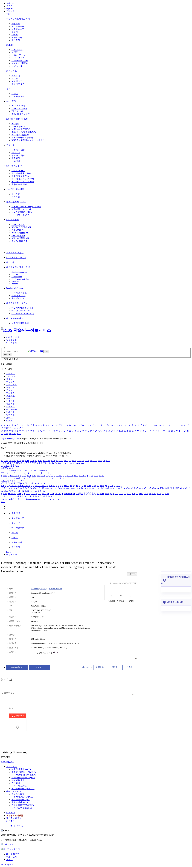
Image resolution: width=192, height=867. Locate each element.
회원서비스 (11, 71)
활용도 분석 (9, 693)
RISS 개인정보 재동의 (16, 257)
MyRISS (10, 9)
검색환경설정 (17, 96)
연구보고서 (16, 37)
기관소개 (10, 821)
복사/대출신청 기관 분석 (22, 182)
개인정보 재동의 (13, 818)
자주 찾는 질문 (18, 150)
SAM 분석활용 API (20, 238)
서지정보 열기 (136, 658)
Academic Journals (19, 272)
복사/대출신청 (17, 667)
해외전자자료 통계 (15, 318)
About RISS (11, 101)
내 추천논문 (16, 49)
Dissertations (16, 277)
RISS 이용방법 (18, 106)
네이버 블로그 (12, 854)
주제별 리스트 (18, 298)
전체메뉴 (10, 14)
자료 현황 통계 (18, 170)
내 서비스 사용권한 (20, 63)
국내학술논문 (17, 26)
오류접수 (130, 667)
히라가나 (10, 374)
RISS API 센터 (12, 220)
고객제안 (15, 158)
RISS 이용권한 (18, 126)
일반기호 (10, 415)
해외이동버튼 (7, 864)
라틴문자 (10, 407)
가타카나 (10, 376)
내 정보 (14, 94)
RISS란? (15, 124)
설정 (8, 89)
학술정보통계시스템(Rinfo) (23, 772)
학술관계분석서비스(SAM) (23, 777)
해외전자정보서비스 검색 (18, 267)
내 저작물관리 (18, 58)
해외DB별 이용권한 (20, 311)
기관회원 (15, 783)
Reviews (15, 281)
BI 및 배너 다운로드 (20, 114)
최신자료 (15, 194)
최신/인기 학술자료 (15, 189)
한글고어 (10, 382)
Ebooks (14, 274)
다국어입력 (11, 343)
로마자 (9, 418)
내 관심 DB (16, 66)
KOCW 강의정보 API (21, 227)
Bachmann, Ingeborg (39, 589)
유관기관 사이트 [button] (13, 791)
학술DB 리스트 (18, 295)
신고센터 (15, 161)
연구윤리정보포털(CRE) (22, 805)
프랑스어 (10, 387)
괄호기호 (10, 396)
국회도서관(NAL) (19, 802)
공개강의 (15, 40)
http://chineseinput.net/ (10, 438)
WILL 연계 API (18, 230)
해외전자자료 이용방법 (22, 137)
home (8, 552)
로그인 (9, 6)
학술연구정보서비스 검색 (18, 19)
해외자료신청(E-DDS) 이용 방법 (26, 206)
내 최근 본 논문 (18, 55)
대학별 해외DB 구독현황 (22, 313)
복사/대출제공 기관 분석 (22, 179)
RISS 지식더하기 (19, 108)
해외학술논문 (17, 29)
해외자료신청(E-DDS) (16, 202)
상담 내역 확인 (18, 155)
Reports (14, 284)
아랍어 (9, 420)
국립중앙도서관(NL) (20, 799)
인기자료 (15, 197)
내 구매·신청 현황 (19, 60)
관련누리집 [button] (11, 766)
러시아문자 (11, 409)
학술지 (14, 32)
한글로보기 (132, 574)
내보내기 (85, 667)
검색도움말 (11, 340)
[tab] (9, 693)
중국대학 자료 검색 (20, 215)
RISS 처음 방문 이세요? (17, 119)
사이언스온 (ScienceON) (22, 808)
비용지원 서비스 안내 (21, 209)
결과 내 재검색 (11, 359)
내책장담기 (100, 667)
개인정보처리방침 (14, 815)
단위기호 (10, 412)
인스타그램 (11, 857)
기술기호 (10, 401)
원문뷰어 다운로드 (15, 253)
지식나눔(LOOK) (19, 786)
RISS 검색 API (18, 224)
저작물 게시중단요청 (16, 826)
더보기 (133, 694)
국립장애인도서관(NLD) (22, 797)
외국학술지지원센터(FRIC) (23, 775)
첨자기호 (10, 404)
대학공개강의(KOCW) (21, 769)
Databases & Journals (15, 288)
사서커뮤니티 (17, 780)
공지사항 (10, 262)
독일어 (9, 390)
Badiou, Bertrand (55, 589)
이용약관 (10, 813)
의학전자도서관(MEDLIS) (23, 788)
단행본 (14, 35)
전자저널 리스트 (19, 293)
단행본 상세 (11, 554)
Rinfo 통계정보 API (20, 233)
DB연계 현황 (17, 111)
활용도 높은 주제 (19, 184)
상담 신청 (15, 153)
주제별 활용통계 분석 (21, 173)
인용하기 (39, 667)
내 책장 (14, 52)
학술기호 (10, 398)
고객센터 (10, 11)
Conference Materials (20, 279)
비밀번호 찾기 (18, 84)
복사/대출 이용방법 (20, 135)
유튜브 (9, 859)
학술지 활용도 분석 (20, 176)
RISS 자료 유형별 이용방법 (23, 132)
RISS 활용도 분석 (14, 166)
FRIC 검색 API (18, 235)
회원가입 (10, 3)
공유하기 (115, 667)
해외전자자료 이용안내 (17, 303)
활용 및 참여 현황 (19, 241)
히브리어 (10, 393)
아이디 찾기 (16, 81)
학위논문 (15, 24)
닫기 (3, 501)
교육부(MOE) (17, 794)
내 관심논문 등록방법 (21, 129)
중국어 (9, 379)
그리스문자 (11, 385)
